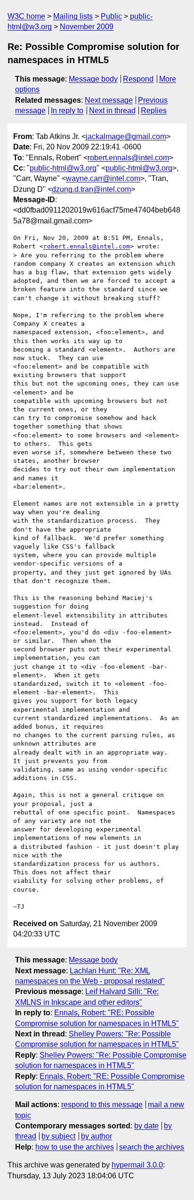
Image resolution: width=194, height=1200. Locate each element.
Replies (154, 111)
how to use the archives (74, 1147)
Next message (109, 100)
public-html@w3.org (63, 168)
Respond (138, 79)
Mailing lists (73, 16)
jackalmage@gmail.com (126, 136)
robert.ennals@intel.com (128, 158)
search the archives (151, 1147)
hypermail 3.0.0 (137, 1165)
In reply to (67, 111)
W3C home (26, 16)
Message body (93, 79)
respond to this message (102, 1105)
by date (146, 1126)
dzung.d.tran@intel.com (91, 189)
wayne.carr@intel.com (103, 178)
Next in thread (112, 111)
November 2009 (86, 27)
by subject (58, 1136)
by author (96, 1136)
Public (111, 16)
